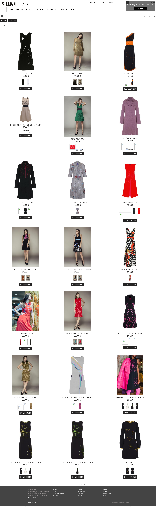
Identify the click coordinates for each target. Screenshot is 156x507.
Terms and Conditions (58, 493)
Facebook (55, 495)
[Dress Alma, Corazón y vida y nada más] (77, 268)
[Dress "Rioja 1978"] (77, 137)
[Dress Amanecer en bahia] (130, 268)
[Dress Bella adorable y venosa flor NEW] (25, 460)
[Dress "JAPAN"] (77, 72)
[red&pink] (138, 214)
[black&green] (30, 473)
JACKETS (11, 9)
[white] (25, 473)
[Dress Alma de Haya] (130, 201)
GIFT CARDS (70, 9)
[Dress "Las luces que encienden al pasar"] (25, 123)
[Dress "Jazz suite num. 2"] (130, 72)
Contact (80, 489)
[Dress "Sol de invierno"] (130, 136)
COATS (3, 9)
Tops (36, 9)
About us (55, 489)
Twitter (104, 495)
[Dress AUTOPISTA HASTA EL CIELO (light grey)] (77, 396)
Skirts (42, 9)
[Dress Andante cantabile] (25, 332)
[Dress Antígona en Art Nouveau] (77, 332)
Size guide (105, 491)
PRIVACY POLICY (32, 497)
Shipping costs (81, 491)
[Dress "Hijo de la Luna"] (25, 72)
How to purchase (107, 493)
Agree (140, 8)
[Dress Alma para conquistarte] (25, 268)
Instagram (80, 495)
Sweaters (19, 9)
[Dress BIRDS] (130, 460)
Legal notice (81, 493)
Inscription (105, 489)
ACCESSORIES (59, 9)
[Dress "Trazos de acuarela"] (77, 201)
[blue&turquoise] (125, 214)
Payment (55, 491)
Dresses (50, 9)
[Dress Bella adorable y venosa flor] (130, 396)
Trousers (28, 9)
